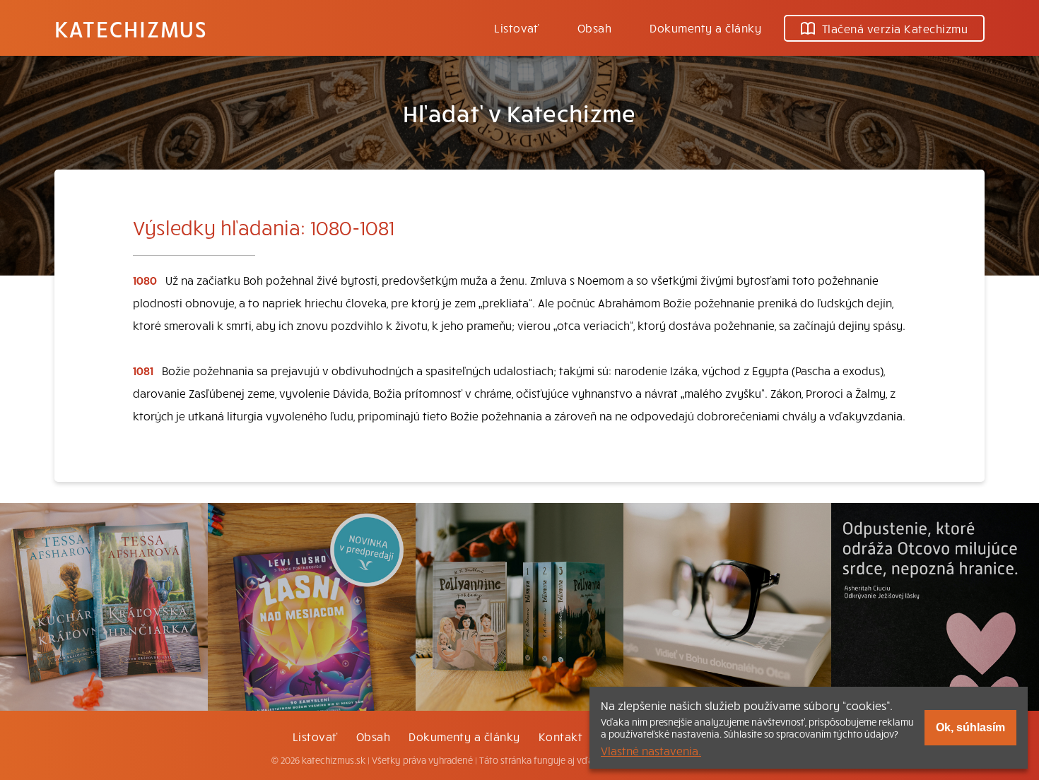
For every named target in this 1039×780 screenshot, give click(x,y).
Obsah (594, 27)
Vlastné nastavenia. (651, 750)
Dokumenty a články (705, 27)
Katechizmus (130, 28)
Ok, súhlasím (970, 727)
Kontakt (560, 736)
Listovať (516, 27)
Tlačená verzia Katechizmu (895, 28)
